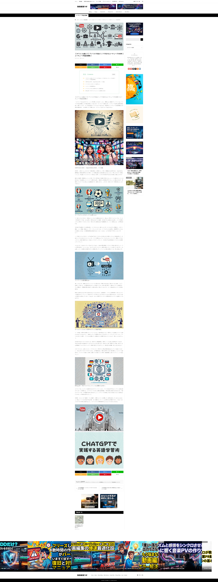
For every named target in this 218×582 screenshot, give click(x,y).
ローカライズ (118, 482)
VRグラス (82, 482)
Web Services (106, 575)
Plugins (96, 11)
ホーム (76, 1)
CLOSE (113, 74)
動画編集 (80, 1)
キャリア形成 (98, 1)
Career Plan (112, 575)
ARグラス (78, 482)
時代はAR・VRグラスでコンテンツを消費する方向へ (96, 90)
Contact (125, 575)
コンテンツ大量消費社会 (99, 482)
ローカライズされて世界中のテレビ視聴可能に (94, 88)
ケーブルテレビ (93, 482)
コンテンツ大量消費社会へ (91, 86)
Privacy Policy (117, 575)
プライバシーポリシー (107, 1)
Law (122, 575)
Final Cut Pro (102, 11)
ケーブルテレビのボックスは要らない (93, 84)
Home (92, 575)
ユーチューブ (106, 482)
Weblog (90, 11)
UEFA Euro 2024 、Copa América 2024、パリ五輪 (95, 81)
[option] (22, 556)
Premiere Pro (110, 11)
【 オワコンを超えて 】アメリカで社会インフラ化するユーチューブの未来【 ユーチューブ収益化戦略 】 (100, 79)
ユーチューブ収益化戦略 (81, 15)
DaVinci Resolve (119, 11)
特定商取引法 (114, 1)
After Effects (127, 11)
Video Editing (100, 575)
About (96, 575)
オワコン (89, 482)
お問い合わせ (121, 1)
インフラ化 (85, 482)
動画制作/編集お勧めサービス (89, 1)
